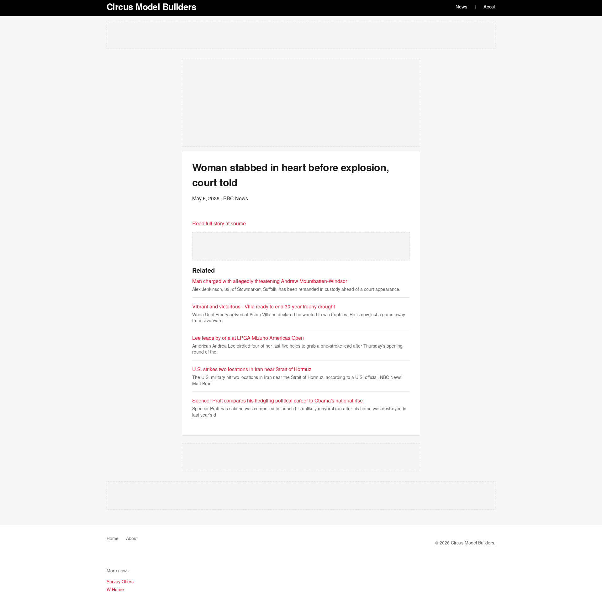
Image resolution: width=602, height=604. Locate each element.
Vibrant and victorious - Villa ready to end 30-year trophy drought (263, 306)
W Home (115, 589)
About (489, 6)
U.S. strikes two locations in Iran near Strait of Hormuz (251, 369)
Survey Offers (120, 581)
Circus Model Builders (151, 6)
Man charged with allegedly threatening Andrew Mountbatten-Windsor (269, 281)
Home (113, 538)
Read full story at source (219, 223)
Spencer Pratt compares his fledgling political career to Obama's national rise (277, 400)
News (461, 6)
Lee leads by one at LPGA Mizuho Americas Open (248, 337)
